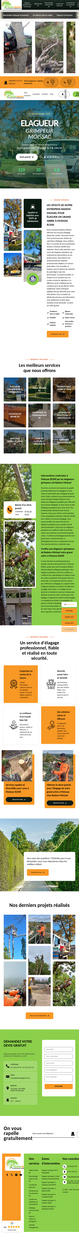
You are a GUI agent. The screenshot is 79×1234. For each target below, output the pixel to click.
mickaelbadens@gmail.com (20, 1078)
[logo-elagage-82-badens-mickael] (11, 5)
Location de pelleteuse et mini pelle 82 (64, 415)
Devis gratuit (69, 629)
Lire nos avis (12, 1230)
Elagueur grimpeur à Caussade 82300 (49, 1196)
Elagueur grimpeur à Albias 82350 (49, 1190)
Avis (51, 94)
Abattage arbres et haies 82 (15, 441)
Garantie (36, 94)
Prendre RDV (69, 623)
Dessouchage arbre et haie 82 (49, 4)
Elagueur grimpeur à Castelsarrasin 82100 (49, 1184)
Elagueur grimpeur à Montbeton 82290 (49, 1208)
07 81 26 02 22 (28, 513)
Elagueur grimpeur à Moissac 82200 (49, 1202)
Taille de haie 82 (38, 5)
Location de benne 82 (59, 5)
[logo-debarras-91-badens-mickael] (18, 1163)
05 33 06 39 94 (15, 1067)
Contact (45, 94)
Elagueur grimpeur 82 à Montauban (27, 4)
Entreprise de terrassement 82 (70, 4)
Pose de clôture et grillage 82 (39, 441)
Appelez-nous (69, 617)
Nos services (27, 94)
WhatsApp (69, 611)
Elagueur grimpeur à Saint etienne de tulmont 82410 (50, 1178)
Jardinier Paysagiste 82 (64, 441)
